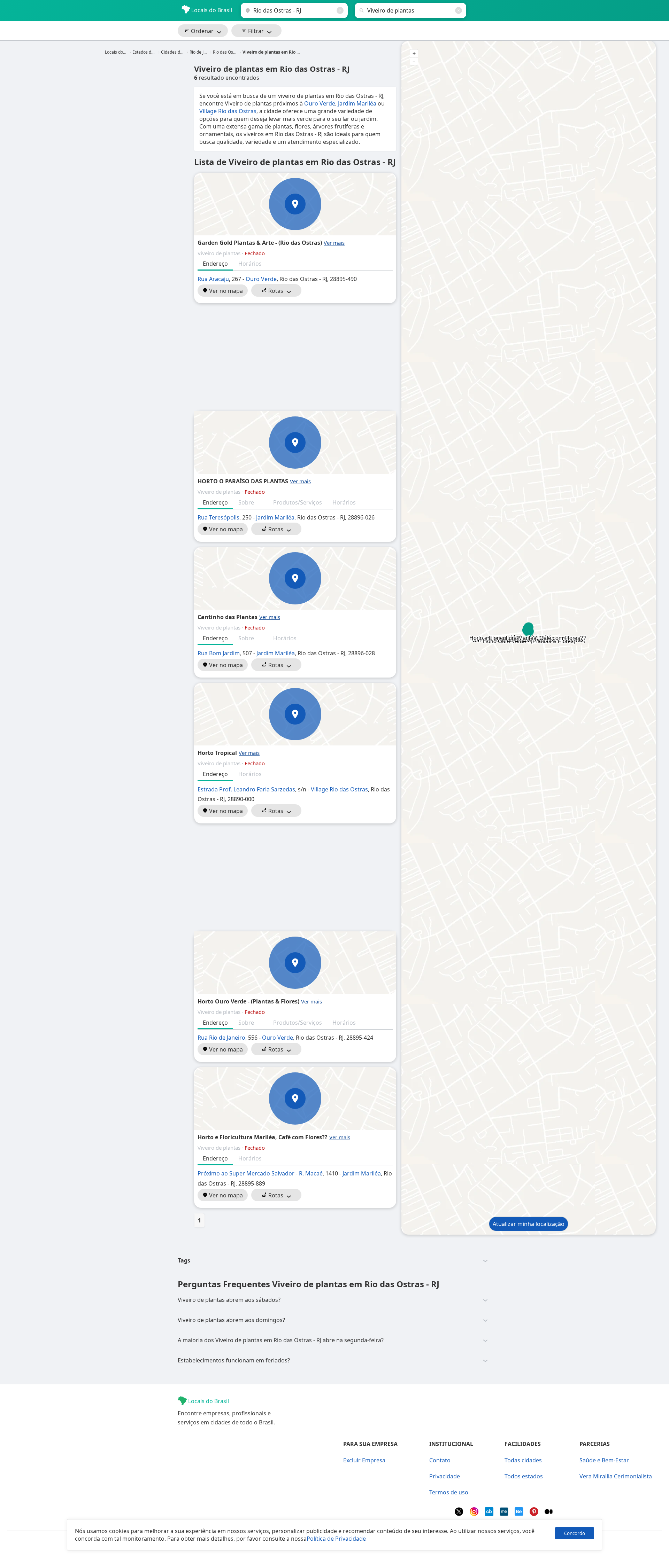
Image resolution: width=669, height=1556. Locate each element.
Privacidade (444, 1476)
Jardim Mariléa (357, 103)
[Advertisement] (295, 357)
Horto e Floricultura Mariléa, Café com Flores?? (263, 1137)
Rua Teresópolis (218, 517)
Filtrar (255, 31)
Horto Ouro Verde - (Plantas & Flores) (248, 1001)
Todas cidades (523, 1460)
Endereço (215, 263)
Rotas (275, 291)
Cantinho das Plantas (227, 617)
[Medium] (549, 1514)
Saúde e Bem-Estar (604, 1460)
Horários (250, 263)
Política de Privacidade (336, 1538)
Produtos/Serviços (297, 502)
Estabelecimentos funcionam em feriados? (234, 1360)
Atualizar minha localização (528, 1224)
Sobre (246, 502)
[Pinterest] (535, 1514)
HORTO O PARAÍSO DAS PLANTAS (243, 481)
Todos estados (524, 1476)
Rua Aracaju (213, 279)
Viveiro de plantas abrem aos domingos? (231, 1320)
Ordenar (202, 31)
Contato (440, 1460)
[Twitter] (460, 1514)
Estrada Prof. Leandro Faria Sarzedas (246, 789)
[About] (505, 1514)
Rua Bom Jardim (219, 653)
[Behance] (520, 1514)
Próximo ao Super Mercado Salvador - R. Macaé (260, 1173)
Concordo (574, 1533)
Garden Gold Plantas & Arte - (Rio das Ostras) (260, 243)
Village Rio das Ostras (227, 111)
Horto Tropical (217, 753)
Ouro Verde (319, 103)
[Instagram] (475, 1514)
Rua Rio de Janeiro (221, 1037)
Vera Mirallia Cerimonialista (615, 1476)
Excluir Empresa (364, 1460)
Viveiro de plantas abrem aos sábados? (229, 1300)
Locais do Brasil (211, 10)
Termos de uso (448, 1492)
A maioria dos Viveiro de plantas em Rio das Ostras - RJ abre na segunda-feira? (281, 1340)
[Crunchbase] (490, 1514)
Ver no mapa (225, 291)
